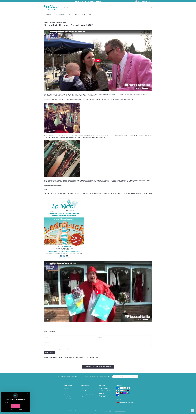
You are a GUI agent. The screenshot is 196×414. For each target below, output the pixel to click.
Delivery (83, 390)
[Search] (97, 7)
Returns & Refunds (86, 392)
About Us (66, 388)
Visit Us (70, 14)
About (77, 14)
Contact (84, 14)
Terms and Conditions (87, 394)
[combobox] (81, 7)
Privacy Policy (78, 357)
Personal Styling (60, 14)
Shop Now (48, 14)
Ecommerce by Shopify (120, 410)
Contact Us (66, 392)
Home (45, 22)
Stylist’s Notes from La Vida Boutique (57, 22)
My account (84, 396)
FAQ (82, 388)
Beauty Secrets (70, 137)
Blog (90, 14)
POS (110, 410)
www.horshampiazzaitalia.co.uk (86, 95)
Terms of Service (89, 357)
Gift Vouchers (67, 396)
